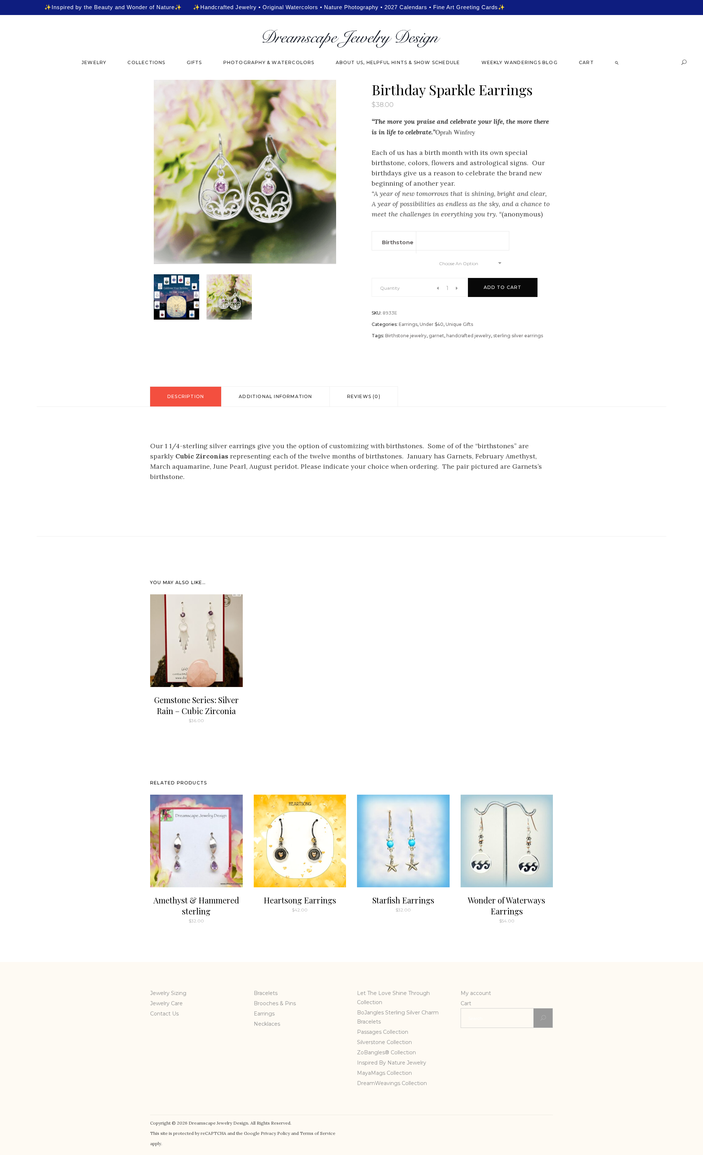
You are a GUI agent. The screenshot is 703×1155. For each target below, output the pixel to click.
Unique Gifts (459, 324)
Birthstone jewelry (406, 335)
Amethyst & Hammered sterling (196, 906)
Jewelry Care (166, 1003)
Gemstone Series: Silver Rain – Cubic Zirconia (196, 705)
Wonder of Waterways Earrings (506, 906)
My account (476, 993)
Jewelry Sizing (168, 993)
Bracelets (266, 993)
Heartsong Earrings (300, 900)
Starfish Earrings (403, 900)
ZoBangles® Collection (386, 1052)
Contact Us (164, 1013)
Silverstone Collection (384, 1042)
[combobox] (469, 263)
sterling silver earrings (518, 335)
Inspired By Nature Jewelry (391, 1062)
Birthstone (397, 242)
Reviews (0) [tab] (363, 396)
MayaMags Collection (384, 1073)
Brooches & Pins (275, 1003)
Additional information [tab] (275, 396)
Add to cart (503, 287)
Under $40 (431, 324)
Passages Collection (382, 1032)
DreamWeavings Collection (392, 1083)
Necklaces (267, 1024)
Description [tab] (185, 396)
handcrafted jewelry (468, 335)
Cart (466, 1003)
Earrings (408, 324)
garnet (436, 335)
